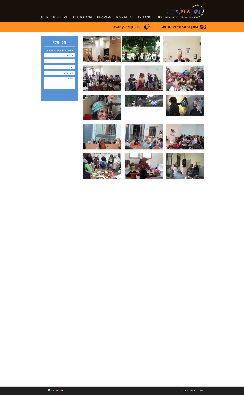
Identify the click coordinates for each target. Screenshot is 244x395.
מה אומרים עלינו (123, 16)
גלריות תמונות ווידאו (82, 16)
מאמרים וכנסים (104, 16)
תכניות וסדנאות (144, 16)
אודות (159, 16)
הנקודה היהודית (60, 16)
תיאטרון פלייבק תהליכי (126, 27)
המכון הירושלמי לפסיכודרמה (180, 27)
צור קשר (44, 16)
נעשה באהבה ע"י (57, 390)
